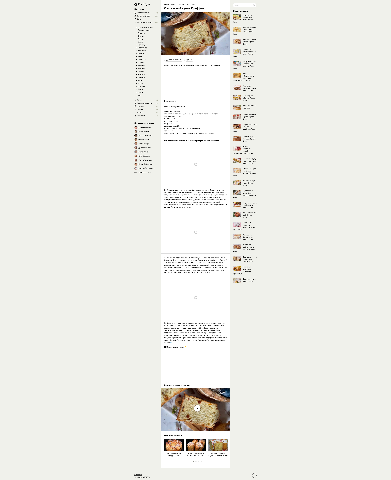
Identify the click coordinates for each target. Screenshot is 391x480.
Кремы (140, 57)
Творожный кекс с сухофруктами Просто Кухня (249, 205)
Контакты (138, 475)
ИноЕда (144, 4)
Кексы (140, 80)
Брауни (140, 42)
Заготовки (141, 116)
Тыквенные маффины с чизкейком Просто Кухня (242, 270)
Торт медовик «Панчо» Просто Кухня (249, 98)
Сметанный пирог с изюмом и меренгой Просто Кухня (244, 172)
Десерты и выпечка (173, 60)
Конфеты (141, 74)
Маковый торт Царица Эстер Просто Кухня (248, 237)
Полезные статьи (143, 13)
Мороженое (142, 48)
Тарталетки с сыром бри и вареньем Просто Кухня (244, 194)
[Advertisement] (195, 83)
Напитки (140, 113)
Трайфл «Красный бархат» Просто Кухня (249, 117)
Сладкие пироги (144, 30)
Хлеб (139, 95)
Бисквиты (141, 54)
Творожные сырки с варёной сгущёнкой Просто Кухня (244, 128)
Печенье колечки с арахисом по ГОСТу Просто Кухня (244, 30)
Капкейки (141, 66)
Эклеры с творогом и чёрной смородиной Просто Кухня (243, 150)
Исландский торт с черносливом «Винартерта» (249, 259)
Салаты (140, 100)
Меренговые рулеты (145, 27)
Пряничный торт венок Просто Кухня (249, 183)
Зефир (140, 83)
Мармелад (141, 45)
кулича (177, 107)
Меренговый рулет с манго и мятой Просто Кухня (243, 18)
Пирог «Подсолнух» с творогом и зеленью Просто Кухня (243, 77)
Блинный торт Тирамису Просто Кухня (249, 139)
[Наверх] (254, 475)
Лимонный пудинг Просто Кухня (249, 280)
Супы (139, 19)
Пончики (141, 63)
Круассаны (142, 51)
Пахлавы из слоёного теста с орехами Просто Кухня (244, 248)
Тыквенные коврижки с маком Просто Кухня (249, 88)
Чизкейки (141, 86)
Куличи (189, 60)
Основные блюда (143, 16)
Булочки (141, 36)
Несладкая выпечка (144, 103)
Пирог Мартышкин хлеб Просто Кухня (249, 215)
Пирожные (142, 60)
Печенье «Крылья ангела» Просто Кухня (249, 42)
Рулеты (140, 39)
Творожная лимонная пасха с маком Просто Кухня (244, 52)
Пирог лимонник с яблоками (249, 107)
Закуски (140, 109)
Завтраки (140, 106)
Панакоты (141, 77)
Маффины (141, 68)
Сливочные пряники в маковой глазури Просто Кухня (244, 226)
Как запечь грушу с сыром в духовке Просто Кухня (249, 161)
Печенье (141, 71)
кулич (197, 65)
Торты (140, 89)
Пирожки (141, 33)
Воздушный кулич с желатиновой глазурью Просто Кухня (244, 65)
